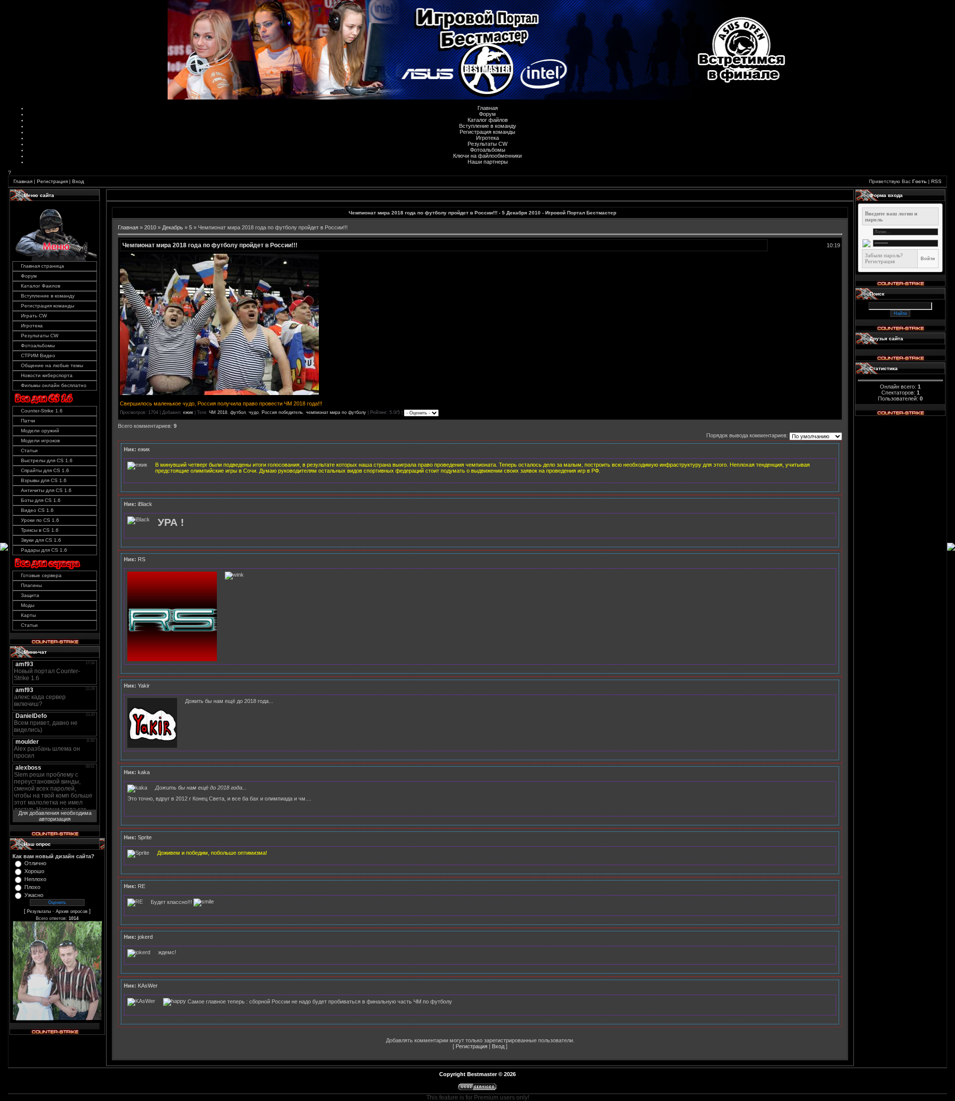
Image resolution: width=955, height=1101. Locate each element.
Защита (30, 595)
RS (141, 559)
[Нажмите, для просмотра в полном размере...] (219, 393)
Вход (78, 181)
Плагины (31, 585)
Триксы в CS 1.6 (40, 530)
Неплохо (35, 879)
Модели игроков (40, 440)
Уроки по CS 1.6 (40, 520)
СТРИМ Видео (38, 355)
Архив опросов (72, 911)
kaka (144, 772)
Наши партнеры (488, 162)
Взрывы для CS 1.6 (44, 480)
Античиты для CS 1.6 (46, 490)
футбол (238, 412)
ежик (188, 412)
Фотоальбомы (487, 150)
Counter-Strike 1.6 (42, 410)
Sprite (145, 837)
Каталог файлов (488, 120)
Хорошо (34, 871)
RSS (936, 181)
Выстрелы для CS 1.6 (47, 460)
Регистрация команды (487, 132)
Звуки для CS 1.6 (41, 540)
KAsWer (148, 986)
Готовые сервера (41, 575)
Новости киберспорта (47, 375)
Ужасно (33, 895)
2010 (150, 227)
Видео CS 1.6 (37, 510)
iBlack (145, 504)
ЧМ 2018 (218, 412)
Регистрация (52, 181)
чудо (254, 412)
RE (141, 886)
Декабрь (172, 227)
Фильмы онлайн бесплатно (54, 385)
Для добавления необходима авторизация (55, 816)
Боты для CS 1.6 (41, 500)
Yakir (144, 686)
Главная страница (42, 266)
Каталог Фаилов (40, 286)
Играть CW (34, 315)
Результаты (39, 911)
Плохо (32, 887)
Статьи (29, 450)
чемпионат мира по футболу (336, 412)
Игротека (487, 138)
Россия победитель (282, 412)
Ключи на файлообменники (487, 156)
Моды (27, 605)
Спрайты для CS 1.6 (45, 470)
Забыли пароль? (884, 255)
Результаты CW (487, 144)
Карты (28, 615)
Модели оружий (40, 430)
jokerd (145, 937)
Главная (488, 108)
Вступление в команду (487, 126)
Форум (487, 114)
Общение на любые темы (52, 365)
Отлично (35, 863)
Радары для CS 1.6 (44, 550)
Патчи (28, 420)
